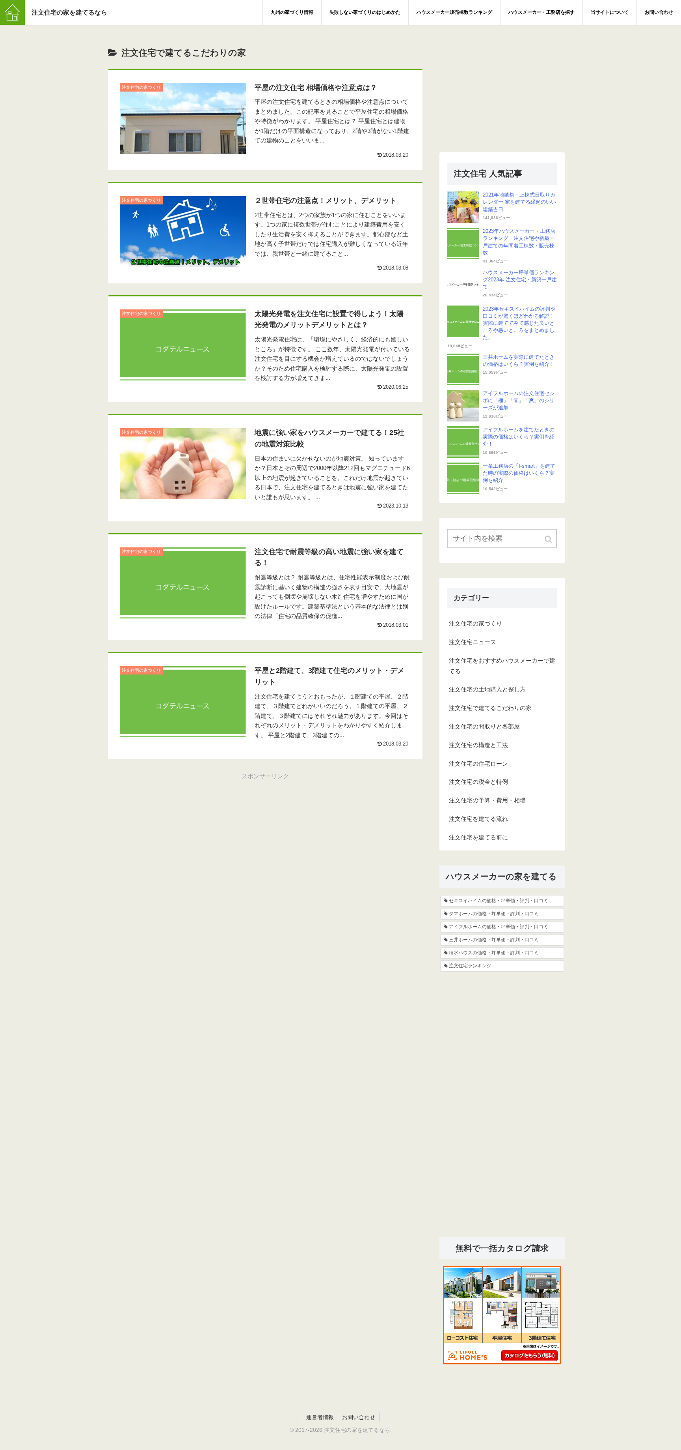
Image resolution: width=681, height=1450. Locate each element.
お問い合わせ (358, 1417)
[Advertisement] (265, 836)
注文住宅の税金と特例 (478, 781)
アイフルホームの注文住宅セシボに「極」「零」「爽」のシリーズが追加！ (518, 400)
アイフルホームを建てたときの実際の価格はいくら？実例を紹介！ (518, 437)
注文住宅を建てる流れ (478, 818)
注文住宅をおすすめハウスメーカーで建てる (502, 665)
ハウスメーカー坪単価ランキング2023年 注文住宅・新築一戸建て (520, 280)
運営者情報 (320, 1417)
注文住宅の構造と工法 (478, 745)
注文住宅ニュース (472, 642)
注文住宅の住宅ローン (478, 763)
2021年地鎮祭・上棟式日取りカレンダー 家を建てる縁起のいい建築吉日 (519, 202)
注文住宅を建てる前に (478, 837)
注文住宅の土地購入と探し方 (487, 689)
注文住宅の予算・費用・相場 (487, 800)
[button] (548, 539)
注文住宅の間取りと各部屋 (484, 726)
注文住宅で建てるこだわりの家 (490, 707)
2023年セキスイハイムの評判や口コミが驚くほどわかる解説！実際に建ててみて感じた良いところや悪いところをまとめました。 (519, 323)
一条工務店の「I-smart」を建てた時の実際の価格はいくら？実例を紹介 (519, 473)
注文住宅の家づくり (475, 623)
